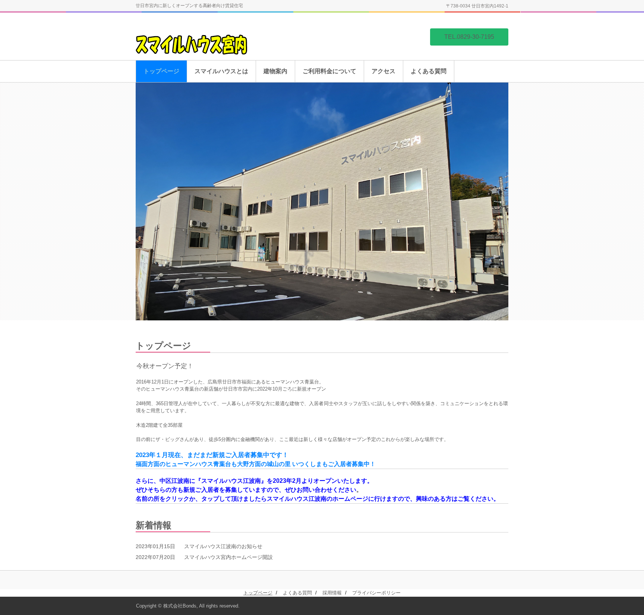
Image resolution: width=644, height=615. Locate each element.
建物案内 (275, 71)
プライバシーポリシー (376, 593)
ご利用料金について (329, 71)
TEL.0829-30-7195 (469, 37)
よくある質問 (428, 71)
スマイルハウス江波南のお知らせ (223, 546)
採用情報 (332, 593)
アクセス (383, 71)
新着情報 (153, 525)
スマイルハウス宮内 (194, 52)
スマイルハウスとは (221, 71)
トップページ (161, 71)
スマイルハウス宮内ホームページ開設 (228, 557)
